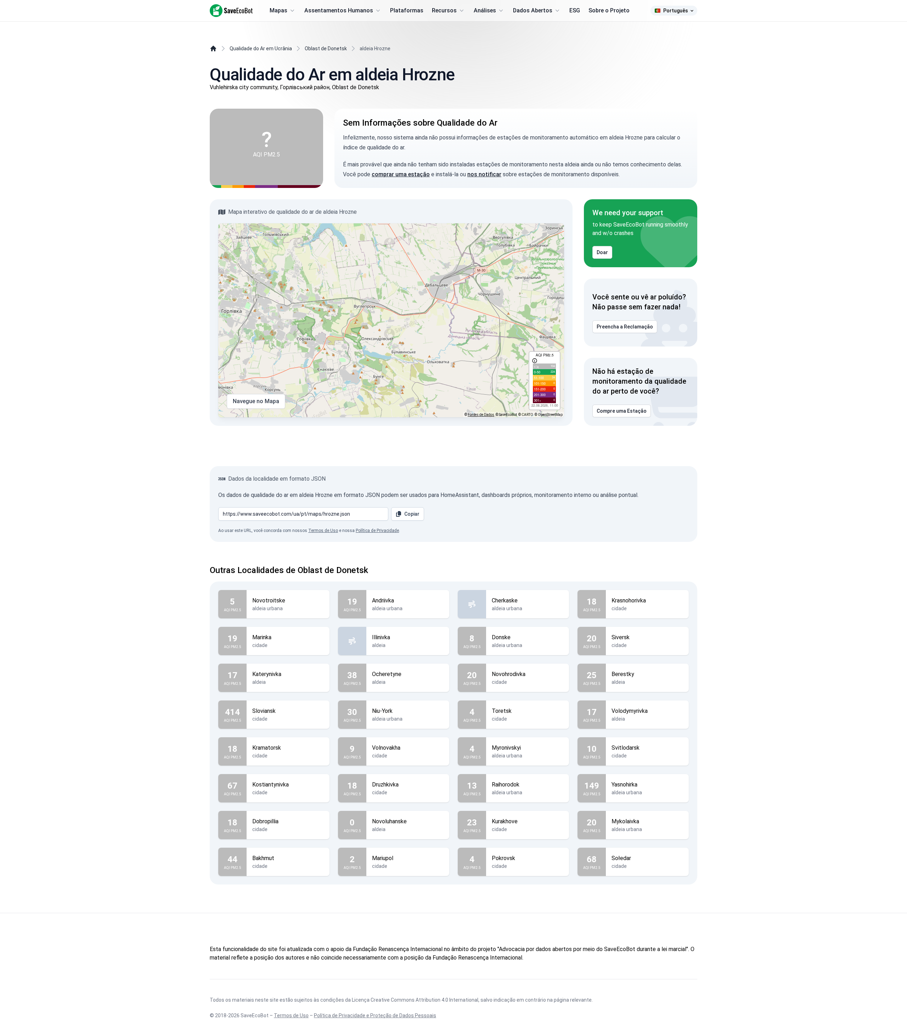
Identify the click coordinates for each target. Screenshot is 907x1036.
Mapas (278, 10)
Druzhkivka (385, 784)
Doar (602, 252)
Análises (485, 10)
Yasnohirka (624, 784)
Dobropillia (265, 821)
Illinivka (381, 637)
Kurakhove (505, 821)
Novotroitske (268, 600)
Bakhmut (263, 858)
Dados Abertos (532, 10)
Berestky (623, 674)
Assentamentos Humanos (338, 10)
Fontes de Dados (481, 415)
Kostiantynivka (270, 784)
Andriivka (383, 600)
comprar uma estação (401, 174)
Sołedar (621, 858)
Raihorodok (505, 784)
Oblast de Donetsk (326, 48)
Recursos (444, 10)
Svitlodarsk (626, 747)
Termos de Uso (323, 530)
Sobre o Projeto (609, 10)
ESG (574, 10)
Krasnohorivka (629, 600)
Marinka (261, 637)
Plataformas (406, 10)
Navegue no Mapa (256, 401)
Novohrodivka (508, 674)
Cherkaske (505, 600)
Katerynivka (266, 674)
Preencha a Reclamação (625, 327)
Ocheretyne (386, 674)
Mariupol (382, 858)
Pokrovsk (503, 858)
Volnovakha (386, 747)
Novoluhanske (389, 821)
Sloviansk (264, 711)
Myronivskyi (506, 747)
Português (675, 10)
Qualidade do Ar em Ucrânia (261, 48)
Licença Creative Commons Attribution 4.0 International (415, 1000)
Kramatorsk (266, 747)
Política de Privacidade (377, 530)
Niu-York (382, 711)
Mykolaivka (625, 821)
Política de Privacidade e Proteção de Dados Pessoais (375, 1015)
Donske (501, 637)
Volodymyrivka (630, 711)
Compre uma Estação (622, 411)
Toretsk (502, 711)
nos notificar (484, 174)
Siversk (621, 637)
